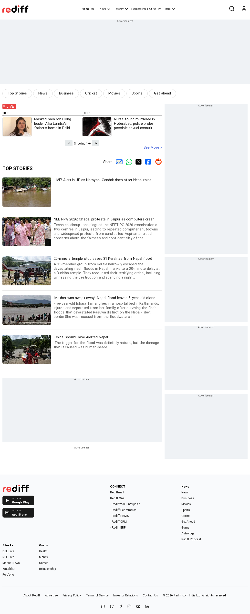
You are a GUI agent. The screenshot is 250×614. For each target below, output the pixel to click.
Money (120, 8)
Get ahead (162, 93)
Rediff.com (181, 595)
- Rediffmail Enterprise (125, 504)
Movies (114, 93)
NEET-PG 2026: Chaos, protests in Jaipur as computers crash (106, 228)
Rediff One (117, 498)
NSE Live (8, 557)
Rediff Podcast (191, 539)
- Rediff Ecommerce (123, 510)
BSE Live (8, 551)
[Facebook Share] (147, 162)
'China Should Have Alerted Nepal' (106, 342)
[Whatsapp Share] (128, 162)
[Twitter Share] (138, 162)
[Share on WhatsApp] (103, 606)
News (103, 8)
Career (43, 563)
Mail (93, 8)
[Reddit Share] (157, 162)
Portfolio (8, 574)
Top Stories (17, 93)
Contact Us (150, 595)
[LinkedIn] (147, 606)
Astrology (188, 533)
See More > (153, 147)
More (167, 8)
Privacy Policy (71, 595)
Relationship (47, 569)
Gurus (152, 8)
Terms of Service (97, 595)
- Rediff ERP (118, 527)
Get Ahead (188, 521)
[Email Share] (118, 162)
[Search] (231, 9)
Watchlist (8, 569)
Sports (137, 93)
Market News (11, 563)
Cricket (91, 93)
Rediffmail (117, 492)
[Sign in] (244, 9)
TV (159, 8)
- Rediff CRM (118, 521)
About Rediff (31, 595)
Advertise (51, 595)
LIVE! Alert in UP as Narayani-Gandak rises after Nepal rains (102, 180)
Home (85, 8)
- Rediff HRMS (119, 516)
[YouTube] (138, 606)
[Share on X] (112, 606)
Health (43, 551)
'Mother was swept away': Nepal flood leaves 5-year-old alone (106, 307)
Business (66, 93)
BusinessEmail (139, 8)
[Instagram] (129, 606)
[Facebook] (121, 606)
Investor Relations (125, 595)
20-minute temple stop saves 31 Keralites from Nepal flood (107, 268)
